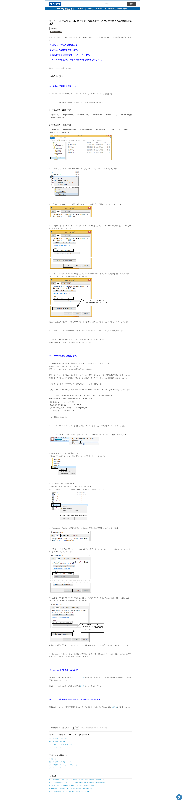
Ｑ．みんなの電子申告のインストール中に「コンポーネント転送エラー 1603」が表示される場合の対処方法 (77, 782)
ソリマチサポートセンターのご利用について (60, 744)
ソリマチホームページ (55, 747)
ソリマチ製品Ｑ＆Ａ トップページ (58, 738)
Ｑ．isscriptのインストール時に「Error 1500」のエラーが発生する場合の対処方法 (70, 788)
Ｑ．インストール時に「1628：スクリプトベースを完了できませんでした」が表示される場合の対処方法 (76, 779)
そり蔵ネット (52, 759)
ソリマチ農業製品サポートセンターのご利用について (63, 765)
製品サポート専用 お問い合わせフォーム (60, 741)
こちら (82, 677)
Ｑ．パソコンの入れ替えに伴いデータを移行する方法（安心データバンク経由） (70, 791)
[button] (73, 728)
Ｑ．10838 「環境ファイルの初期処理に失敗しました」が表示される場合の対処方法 (71, 785)
